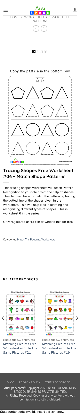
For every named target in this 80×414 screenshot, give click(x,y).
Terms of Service (57, 382)
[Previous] (3, 326)
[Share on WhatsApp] (6, 248)
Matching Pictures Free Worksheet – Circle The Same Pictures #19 (59, 348)
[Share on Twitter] (21, 248)
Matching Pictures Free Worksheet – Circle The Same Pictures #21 (20, 348)
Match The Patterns (28, 239)
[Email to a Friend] (29, 248)
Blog (10, 382)
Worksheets (48, 239)
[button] (5, 10)
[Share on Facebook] (14, 248)
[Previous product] (44, 28)
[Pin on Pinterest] (36, 248)
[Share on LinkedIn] (43, 248)
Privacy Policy (29, 382)
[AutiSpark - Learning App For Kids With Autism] (40, 10)
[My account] (75, 9)
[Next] (76, 326)
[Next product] (36, 28)
